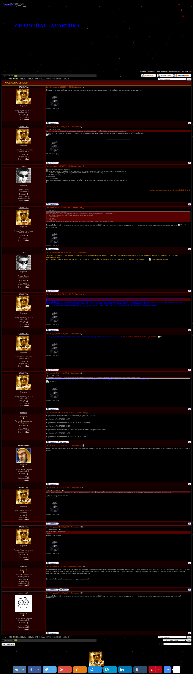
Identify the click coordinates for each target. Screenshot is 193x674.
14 (82, 593)
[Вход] (183, 16)
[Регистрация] (181, 10)
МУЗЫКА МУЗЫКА (19, 79)
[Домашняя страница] (64, 441)
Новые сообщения (148, 71)
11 (82, 487)
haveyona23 (23, 593)
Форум (4, 79)
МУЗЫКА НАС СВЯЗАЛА (36, 79)
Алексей (23, 413)
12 (82, 527)
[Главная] (179, 4)
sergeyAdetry (23, 445)
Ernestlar (23, 566)
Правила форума (173, 71)
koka (23, 166)
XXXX (10, 79)
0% (28, 198)
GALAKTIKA (23, 87)
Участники (161, 71)
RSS (189, 71)
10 (82, 445)
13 (84, 566)
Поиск (183, 71)
